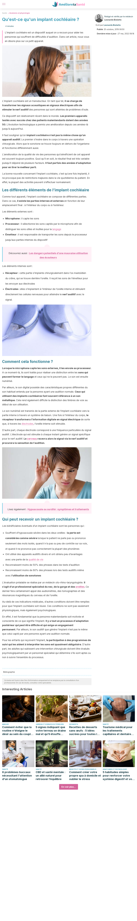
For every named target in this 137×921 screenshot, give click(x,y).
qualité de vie (35, 559)
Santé (4, 13)
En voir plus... (68, 786)
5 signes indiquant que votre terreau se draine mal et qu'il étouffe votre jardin (51, 731)
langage (56, 229)
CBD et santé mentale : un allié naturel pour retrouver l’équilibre (50, 776)
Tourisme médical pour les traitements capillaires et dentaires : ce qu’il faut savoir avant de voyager (118, 731)
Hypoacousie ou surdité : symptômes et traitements (58, 509)
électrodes (27, 423)
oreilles (80, 586)
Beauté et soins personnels (82, 769)
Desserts (73, 724)
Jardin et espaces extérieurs (50, 724)
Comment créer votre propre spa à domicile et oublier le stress (85, 776)
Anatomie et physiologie (19, 13)
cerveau (32, 438)
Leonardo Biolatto (112, 20)
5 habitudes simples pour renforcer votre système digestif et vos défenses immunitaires (118, 776)
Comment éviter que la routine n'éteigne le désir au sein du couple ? (17, 731)
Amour (5, 724)
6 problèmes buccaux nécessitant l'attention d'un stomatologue (17, 776)
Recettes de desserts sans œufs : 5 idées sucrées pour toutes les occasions (84, 731)
